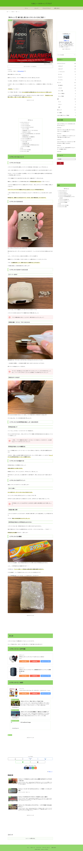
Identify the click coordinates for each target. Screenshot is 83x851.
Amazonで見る (24, 661)
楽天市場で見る (35, 661)
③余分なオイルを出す (27, 132)
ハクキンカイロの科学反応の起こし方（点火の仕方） (31, 133)
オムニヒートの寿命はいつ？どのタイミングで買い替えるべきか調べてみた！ (66, 136)
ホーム (28, 847)
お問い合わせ (53, 847)
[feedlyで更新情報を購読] (33, 768)
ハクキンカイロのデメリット (27, 140)
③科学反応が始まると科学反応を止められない (31, 144)
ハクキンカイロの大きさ (26, 125)
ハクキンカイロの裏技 (26, 146)
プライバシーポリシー (46, 847)
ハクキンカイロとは (25, 124)
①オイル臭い (25, 141)
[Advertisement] (30, 109)
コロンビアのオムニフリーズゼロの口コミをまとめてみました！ (66, 124)
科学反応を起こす (26, 135)
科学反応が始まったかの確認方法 (28, 136)
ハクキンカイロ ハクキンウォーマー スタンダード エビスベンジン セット (34, 690)
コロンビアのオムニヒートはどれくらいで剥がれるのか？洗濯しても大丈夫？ (66, 142)
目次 (29, 120)
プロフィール (32, 847)
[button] (37, 762)
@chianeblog (20, 71)
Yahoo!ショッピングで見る (46, 661)
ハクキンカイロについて (25, 122)
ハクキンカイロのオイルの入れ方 (27, 127)
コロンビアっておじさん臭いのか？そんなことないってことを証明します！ (66, 130)
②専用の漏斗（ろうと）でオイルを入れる (30, 130)
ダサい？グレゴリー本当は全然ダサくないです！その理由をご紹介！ (66, 148)
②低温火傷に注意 (26, 143)
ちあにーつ (66, 40)
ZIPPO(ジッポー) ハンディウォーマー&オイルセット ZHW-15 (31, 656)
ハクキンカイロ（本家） (25, 151)
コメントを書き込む (30, 838)
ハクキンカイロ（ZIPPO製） (26, 149)
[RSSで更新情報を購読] (35, 768)
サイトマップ (38, 847)
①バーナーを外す (26, 128)
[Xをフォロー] (28, 768)
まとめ (22, 148)
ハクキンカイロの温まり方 (26, 138)
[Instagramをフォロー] (30, 768)
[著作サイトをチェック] (25, 768)
